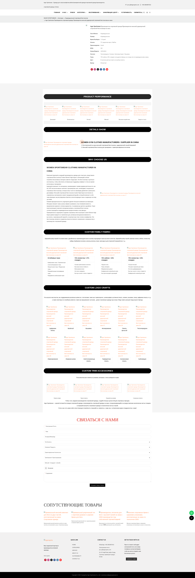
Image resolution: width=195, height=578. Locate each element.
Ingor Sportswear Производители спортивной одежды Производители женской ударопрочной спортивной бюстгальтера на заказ (78, 20)
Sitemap (121, 575)
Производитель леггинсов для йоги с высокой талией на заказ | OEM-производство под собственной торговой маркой (111, 524)
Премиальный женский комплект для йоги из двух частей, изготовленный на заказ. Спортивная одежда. (56, 524)
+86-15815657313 (146, 4)
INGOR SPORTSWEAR (50, 18)
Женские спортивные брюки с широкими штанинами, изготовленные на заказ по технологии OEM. (138, 524)
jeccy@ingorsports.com (133, 4)
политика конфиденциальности (109, 575)
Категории (60, 18)
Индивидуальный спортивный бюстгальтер (76, 18)
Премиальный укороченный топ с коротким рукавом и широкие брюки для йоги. (83, 521)
